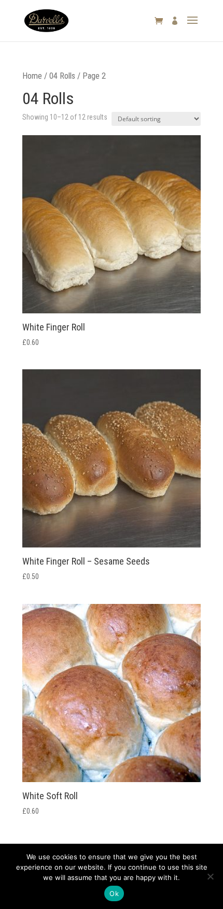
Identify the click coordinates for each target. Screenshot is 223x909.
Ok (114, 893)
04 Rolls (62, 76)
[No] (210, 876)
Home (32, 76)
